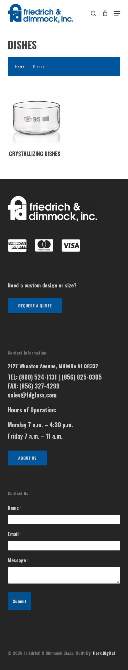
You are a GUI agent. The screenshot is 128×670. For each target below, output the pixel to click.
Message (18, 560)
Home (19, 66)
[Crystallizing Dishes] (35, 118)
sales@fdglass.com (32, 394)
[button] (35, 305)
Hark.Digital (104, 653)
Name (14, 507)
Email (14, 534)
